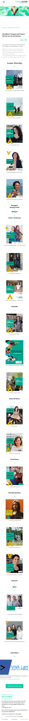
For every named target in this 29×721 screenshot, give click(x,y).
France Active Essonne (14, 486)
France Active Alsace (14, 334)
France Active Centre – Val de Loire (14, 300)
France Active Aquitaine (14, 520)
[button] (3, 1)
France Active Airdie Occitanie (14, 614)
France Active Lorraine (14, 392)
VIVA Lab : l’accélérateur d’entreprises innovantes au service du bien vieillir (13, 676)
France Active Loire (14, 145)
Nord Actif (14, 426)
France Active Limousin (14, 547)
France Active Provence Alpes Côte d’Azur (14, 641)
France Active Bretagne (14, 273)
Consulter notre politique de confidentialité (11, 714)
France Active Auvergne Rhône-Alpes (14, 90)
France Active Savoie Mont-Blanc (14, 199)
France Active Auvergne (14, 117)
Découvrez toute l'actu (14, 686)
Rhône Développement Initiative (14, 172)
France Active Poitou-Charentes (14, 574)
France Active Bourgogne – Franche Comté (14, 245)
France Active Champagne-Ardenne (14, 365)
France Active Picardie (14, 453)
